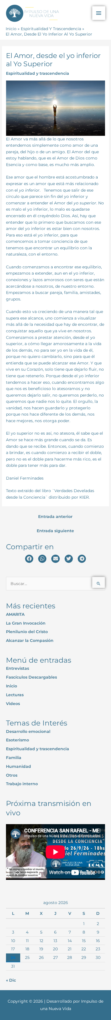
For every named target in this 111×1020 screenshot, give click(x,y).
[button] (29, 559)
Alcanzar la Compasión (30, 640)
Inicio (11, 686)
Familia (13, 757)
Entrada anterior (55, 516)
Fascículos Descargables (31, 677)
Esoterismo (17, 740)
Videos (13, 703)
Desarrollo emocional (28, 731)
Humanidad (18, 766)
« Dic (11, 980)
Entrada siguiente (55, 530)
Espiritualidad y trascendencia (37, 73)
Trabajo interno (22, 783)
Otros (11, 775)
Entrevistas (17, 668)
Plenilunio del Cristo (27, 631)
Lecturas (15, 695)
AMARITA (15, 614)
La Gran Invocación (26, 623)
